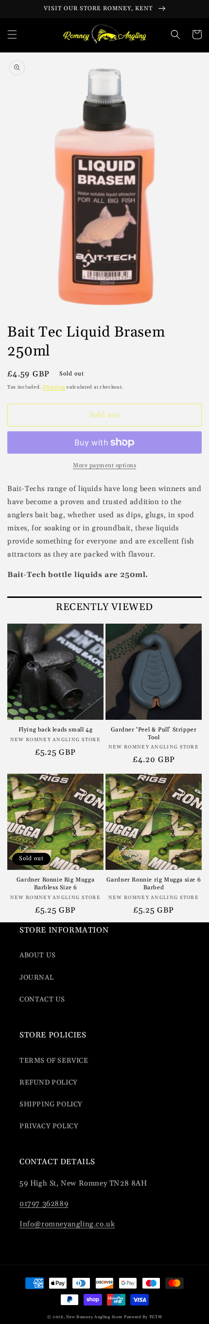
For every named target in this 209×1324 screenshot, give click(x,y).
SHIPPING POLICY (51, 1104)
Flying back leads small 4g (55, 729)
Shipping (54, 387)
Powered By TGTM (143, 1317)
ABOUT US (37, 955)
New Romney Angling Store (94, 1317)
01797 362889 (43, 1203)
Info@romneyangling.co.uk (67, 1224)
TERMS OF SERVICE (53, 1060)
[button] (12, 34)
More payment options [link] (104, 465)
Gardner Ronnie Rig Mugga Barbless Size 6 (55, 883)
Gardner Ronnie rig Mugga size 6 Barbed (153, 883)
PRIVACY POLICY (48, 1126)
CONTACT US (42, 999)
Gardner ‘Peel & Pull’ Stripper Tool (154, 733)
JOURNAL (36, 977)
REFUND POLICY (48, 1082)
